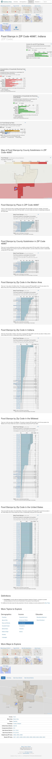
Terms (25, 746)
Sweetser (15, 721)
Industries (21, 628)
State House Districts (17, 678)
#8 (38, 290)
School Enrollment (40, 620)
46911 (14, 737)
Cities (3, 678)
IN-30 (17, 732)
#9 (38, 338)
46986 (21, 734)
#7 (38, 253)
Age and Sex (5, 620)
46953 (18, 734)
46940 (37, 737)
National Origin (5, 631)
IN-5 (14, 728)
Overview (16, 1)
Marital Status (5, 628)
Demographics (23, 1)
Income (30, 1)
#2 (25, 70)
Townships (9, 678)
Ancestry (4, 634)
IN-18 (14, 732)
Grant (14, 716)
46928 (21, 737)
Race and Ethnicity (6, 623)
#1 (51, 43)
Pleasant (19, 723)
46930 (24, 737)
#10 (38, 426)
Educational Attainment (42, 617)
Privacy (29, 746)
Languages (4, 637)
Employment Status (23, 620)
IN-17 (14, 730)
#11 (38, 515)
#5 (50, 157)
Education (37, 1)
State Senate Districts (29, 678)
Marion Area (16, 719)
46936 (31, 737)
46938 (34, 737)
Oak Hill (15, 725)
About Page (47, 603)
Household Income (23, 617)
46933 (27, 737)
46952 (14, 734)
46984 (40, 737)
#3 (38, 97)
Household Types (5, 626)
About (22, 746)
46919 (18, 737)
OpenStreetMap (26, 753)
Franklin (15, 723)
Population (4, 617)
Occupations (22, 626)
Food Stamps (22, 623)
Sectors (21, 631)
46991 (44, 737)
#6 (38, 214)
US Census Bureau (28, 752)
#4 (25, 122)
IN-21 (17, 730)
